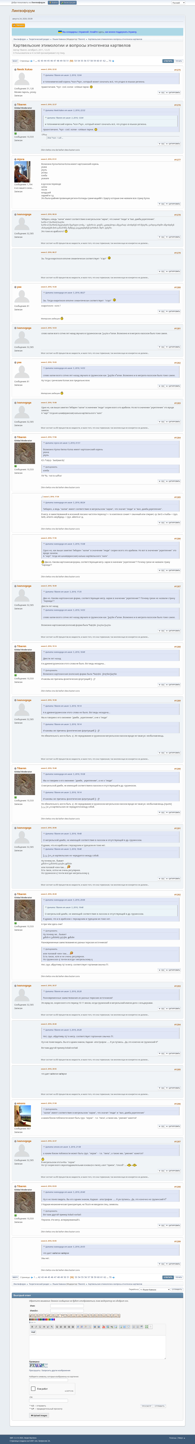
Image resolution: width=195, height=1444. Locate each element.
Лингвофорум (23, 11)
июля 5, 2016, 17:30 (51, 496)
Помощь (172, 1438)
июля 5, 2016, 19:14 (49, 646)
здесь (101, 32)
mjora (20, 159)
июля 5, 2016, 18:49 (49, 586)
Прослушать (34, 1370)
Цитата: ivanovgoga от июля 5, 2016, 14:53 (65, 368)
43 (42, 60)
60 (98, 60)
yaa (19, 286)
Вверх (15, 1277)
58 (91, 60)
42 (39, 60)
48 (58, 60)
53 (75, 60)
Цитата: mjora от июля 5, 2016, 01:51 (62, 443)
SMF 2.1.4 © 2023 (16, 1438)
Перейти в (133, 1289)
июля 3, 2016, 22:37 (49, 104)
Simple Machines (30, 1438)
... (36, 60)
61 (101, 60)
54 (79, 60)
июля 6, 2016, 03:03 (49, 1186)
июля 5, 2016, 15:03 (49, 362)
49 (61, 60)
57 (88, 60)
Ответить (168, 61)
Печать (179, 61)
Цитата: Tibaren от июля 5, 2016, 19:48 (63, 833)
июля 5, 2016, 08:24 (49, 214)
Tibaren (81, 39)
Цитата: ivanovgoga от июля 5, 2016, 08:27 (65, 292)
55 (82, 60)
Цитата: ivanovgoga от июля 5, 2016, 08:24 (65, 502)
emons (21, 1103)
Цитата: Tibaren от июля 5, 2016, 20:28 (63, 991)
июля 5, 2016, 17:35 (49, 538)
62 (104, 60)
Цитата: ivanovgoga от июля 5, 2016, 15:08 (65, 544)
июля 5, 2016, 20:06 (49, 828)
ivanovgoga (24, 214)
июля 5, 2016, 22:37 (49, 1141)
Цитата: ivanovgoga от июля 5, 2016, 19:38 (65, 774)
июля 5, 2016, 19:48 (49, 768)
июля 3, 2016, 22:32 (49, 69)
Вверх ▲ (181, 1438)
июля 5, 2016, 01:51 (49, 159)
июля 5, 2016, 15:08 (49, 402)
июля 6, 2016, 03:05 (49, 1241)
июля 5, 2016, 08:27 (49, 252)
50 (64, 60)
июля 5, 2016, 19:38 (49, 700)
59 (95, 60)
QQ (162, 92)
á (29, 1322)
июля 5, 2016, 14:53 (49, 328)
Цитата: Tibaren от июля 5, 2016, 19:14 (63, 706)
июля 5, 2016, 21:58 (49, 1103)
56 (85, 60)
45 (48, 60)
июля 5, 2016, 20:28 (49, 894)
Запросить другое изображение (56, 1370)
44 (45, 60)
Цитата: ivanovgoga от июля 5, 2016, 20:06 (65, 900)
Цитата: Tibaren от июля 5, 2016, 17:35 (63, 591)
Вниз (15, 61)
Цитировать (174, 92)
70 (110, 60)
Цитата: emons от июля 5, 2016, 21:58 (63, 1147)
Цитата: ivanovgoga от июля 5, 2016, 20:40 (65, 1192)
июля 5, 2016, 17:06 (49, 437)
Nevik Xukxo (24, 69)
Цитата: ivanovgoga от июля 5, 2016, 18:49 (65, 652)
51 (67, 60)
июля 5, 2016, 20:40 (49, 1024)
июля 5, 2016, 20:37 (49, 985)
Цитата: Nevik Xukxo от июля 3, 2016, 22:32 (65, 110)
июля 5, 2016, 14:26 (49, 287)
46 (51, 60)
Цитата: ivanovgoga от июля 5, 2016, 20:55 (65, 1246)
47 (55, 60)
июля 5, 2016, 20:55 (49, 1069)
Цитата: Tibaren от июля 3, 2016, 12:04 (63, 75)
